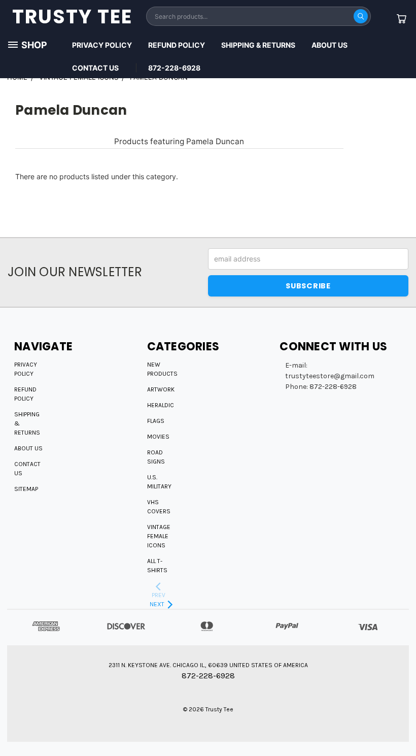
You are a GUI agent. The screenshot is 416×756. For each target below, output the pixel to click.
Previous (400, 724)
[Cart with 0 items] (401, 19)
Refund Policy (176, 45)
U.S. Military (159, 482)
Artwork (161, 389)
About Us (329, 45)
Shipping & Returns (258, 45)
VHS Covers (158, 507)
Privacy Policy (102, 45)
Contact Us (95, 67)
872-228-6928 (174, 67)
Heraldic (160, 405)
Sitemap (26, 488)
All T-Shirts (157, 565)
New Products (162, 369)
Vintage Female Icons (158, 536)
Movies (158, 436)
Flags (155, 420)
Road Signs (156, 457)
